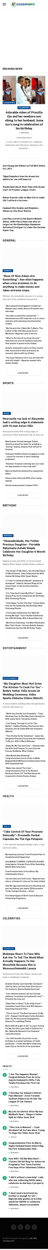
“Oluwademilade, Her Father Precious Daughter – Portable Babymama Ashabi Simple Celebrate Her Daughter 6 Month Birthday (24, 548)
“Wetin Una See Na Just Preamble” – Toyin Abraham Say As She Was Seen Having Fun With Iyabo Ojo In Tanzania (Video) (25, 716)
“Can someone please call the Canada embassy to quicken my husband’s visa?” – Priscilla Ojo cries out (24, 996)
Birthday (8, 536)
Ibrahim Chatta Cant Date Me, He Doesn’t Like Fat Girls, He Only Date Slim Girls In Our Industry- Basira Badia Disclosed (24, 986)
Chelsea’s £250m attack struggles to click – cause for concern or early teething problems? (24, 456)
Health (7, 826)
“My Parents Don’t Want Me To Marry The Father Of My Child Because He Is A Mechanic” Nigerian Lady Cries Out (24, 331)
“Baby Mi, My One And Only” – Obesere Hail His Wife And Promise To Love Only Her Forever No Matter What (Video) (24, 748)
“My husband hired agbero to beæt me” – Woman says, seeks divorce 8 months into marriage (24, 308)
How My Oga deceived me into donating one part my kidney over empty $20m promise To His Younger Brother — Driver (25, 888)
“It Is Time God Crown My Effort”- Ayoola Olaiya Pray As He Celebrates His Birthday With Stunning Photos (24, 596)
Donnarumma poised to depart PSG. (21, 485)
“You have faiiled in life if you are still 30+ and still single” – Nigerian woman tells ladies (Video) (24, 360)
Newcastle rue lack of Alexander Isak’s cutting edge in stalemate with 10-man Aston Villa (23, 422)
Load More (22, 373)
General (8, 271)
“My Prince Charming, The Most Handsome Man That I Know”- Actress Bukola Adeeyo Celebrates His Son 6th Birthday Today (24, 625)
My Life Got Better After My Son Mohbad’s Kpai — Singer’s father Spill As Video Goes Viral (26, 1114)
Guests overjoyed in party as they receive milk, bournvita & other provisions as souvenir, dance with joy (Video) (24, 350)
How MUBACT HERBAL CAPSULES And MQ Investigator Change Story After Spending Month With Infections (25, 864)
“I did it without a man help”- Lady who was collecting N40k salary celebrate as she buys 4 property (26, 1180)
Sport (7, 413)
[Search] (44, 4)
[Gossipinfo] (23, 4)
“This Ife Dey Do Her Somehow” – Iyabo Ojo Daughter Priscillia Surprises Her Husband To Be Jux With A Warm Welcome (25, 738)
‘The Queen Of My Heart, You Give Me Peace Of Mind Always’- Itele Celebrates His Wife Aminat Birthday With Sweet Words (25, 573)
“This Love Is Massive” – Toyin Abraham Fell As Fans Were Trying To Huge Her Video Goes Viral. (27, 1130)
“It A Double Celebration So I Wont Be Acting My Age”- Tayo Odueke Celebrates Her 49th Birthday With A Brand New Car (24, 615)
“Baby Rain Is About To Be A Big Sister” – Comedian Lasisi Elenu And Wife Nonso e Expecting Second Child (23, 1006)
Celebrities (9, 103)
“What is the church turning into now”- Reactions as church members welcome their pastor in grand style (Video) (23, 340)
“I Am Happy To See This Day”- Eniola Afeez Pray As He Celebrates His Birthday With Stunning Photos (25, 605)
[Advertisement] (24, 39)
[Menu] (4, 4)
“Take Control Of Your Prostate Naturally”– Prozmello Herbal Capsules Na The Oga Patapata (23, 835)
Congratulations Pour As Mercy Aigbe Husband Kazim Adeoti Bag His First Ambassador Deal (26, 1146)
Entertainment (10, 678)
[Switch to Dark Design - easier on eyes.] (40, 4)
